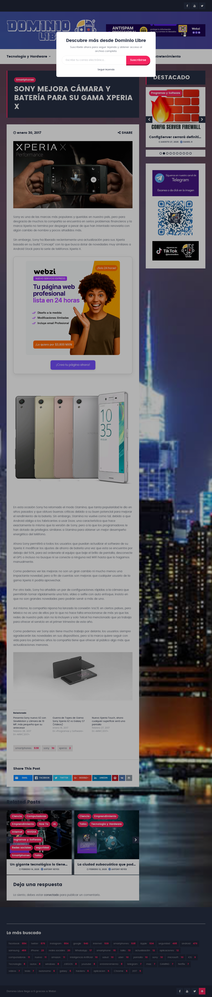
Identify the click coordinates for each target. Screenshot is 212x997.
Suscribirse (138, 60)
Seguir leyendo (106, 69)
